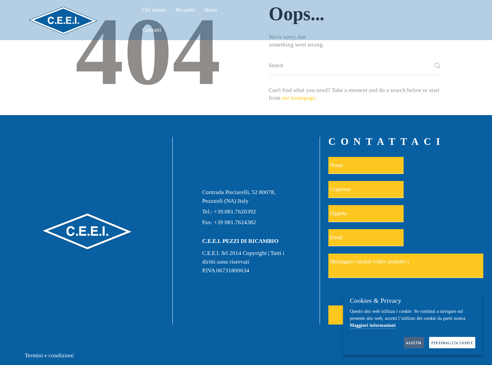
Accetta (413, 342)
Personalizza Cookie (452, 342)
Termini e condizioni (49, 355)
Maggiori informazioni (373, 325)
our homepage (298, 98)
